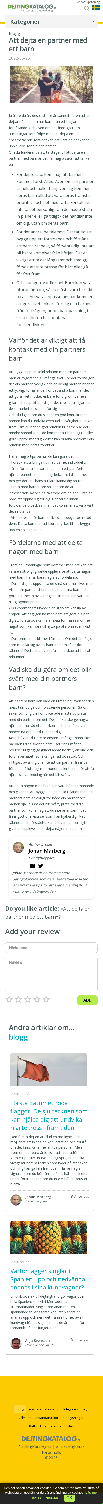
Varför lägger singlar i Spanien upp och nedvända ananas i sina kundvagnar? (47, 1279)
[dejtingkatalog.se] (31, 10)
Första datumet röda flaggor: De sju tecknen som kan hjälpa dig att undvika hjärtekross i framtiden (49, 1115)
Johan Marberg (47, 850)
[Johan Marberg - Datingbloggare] (18, 848)
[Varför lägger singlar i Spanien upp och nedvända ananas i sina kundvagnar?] (48, 1238)
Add (88, 1000)
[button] (45, 1498)
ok (69, 1498)
